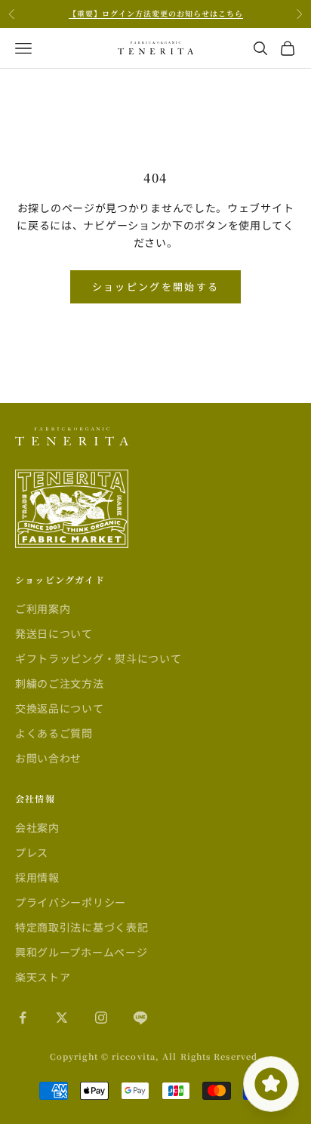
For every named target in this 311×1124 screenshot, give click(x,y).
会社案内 (37, 827)
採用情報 (37, 877)
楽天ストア (43, 976)
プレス (31, 852)
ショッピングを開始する (156, 286)
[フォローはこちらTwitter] (61, 1017)
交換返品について (59, 708)
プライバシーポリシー (70, 902)
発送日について (54, 633)
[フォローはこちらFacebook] (22, 1017)
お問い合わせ (48, 757)
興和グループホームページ (81, 951)
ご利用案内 (43, 608)
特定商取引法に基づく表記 (81, 927)
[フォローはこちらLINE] (140, 1017)
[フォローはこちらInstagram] (101, 1017)
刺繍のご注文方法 (59, 683)
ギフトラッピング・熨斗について (98, 658)
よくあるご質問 (54, 733)
